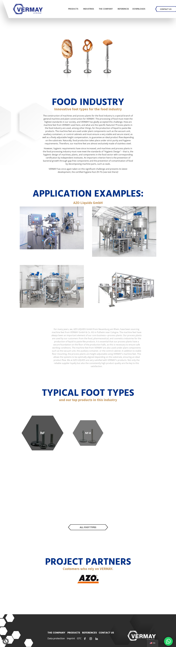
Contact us (165, 9)
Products (73, 9)
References (123, 9)
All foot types (88, 527)
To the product (42, 435)
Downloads (138, 9)
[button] (5, 641)
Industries (88, 9)
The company (106, 9)
